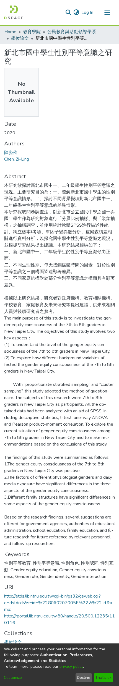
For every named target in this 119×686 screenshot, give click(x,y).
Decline (83, 677)
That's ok (103, 677)
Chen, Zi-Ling (16, 159)
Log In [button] (87, 12)
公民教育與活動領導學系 (71, 32)
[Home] (13, 12)
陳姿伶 (10, 153)
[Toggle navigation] (107, 12)
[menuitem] (76, 12)
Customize (13, 677)
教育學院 (32, 32)
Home (10, 32)
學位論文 (20, 38)
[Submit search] (68, 12)
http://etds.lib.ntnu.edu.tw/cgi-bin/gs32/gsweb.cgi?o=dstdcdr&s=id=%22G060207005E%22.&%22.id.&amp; (58, 602)
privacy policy (71, 666)
